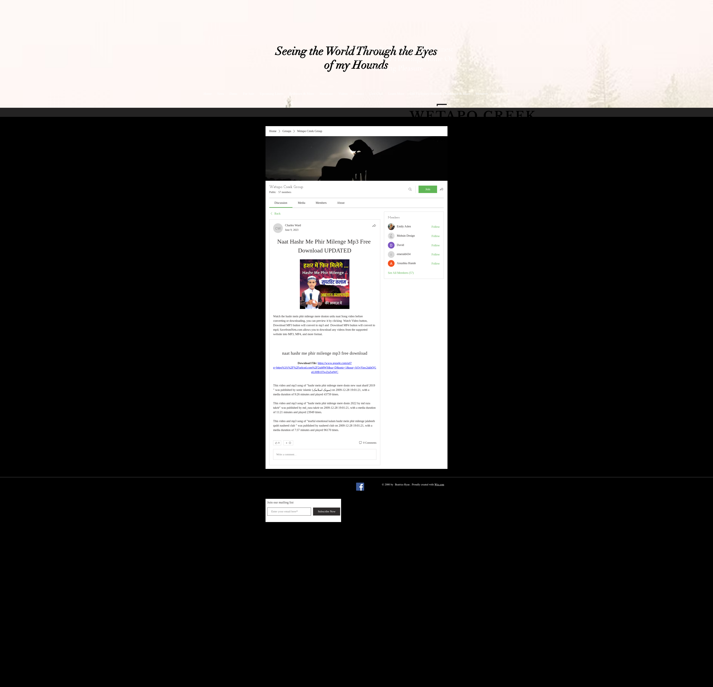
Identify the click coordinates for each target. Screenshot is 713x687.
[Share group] (441, 189)
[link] (280, 202)
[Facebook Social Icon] (360, 487)
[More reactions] (288, 442)
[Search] (410, 189)
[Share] (374, 225)
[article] (324, 342)
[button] (396, 93)
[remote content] (324, 284)
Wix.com (439, 484)
